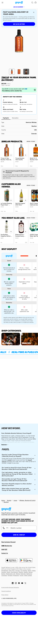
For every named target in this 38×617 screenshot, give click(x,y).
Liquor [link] (15, 500)
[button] (35, 2)
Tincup (5, 77)
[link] (19, 2)
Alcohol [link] (9, 500)
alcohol (9, 460)
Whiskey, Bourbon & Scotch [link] (27, 500)
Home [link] (3, 500)
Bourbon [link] (6, 502)
